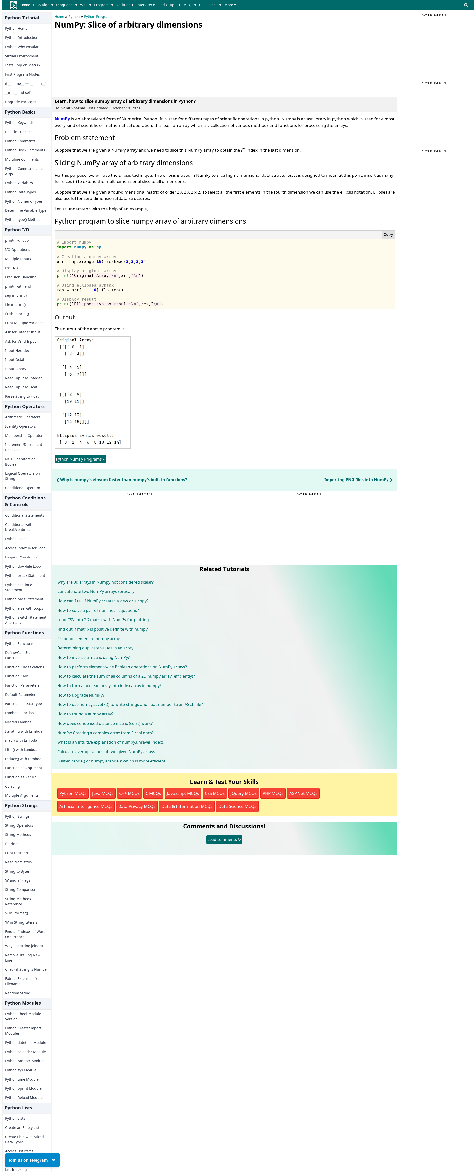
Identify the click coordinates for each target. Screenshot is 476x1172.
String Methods (18, 834)
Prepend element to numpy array (88, 638)
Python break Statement (25, 575)
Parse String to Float (22, 396)
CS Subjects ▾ (210, 4)
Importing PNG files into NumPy (356, 479)
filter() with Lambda (21, 749)
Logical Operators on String (22, 476)
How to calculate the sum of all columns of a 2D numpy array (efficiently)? (126, 676)
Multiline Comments (22, 159)
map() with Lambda (21, 740)
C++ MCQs (129, 793)
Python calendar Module (25, 1051)
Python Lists (15, 1118)
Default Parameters (21, 694)
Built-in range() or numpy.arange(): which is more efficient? (112, 761)
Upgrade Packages (20, 101)
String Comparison (20, 889)
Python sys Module (20, 1070)
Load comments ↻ (224, 839)
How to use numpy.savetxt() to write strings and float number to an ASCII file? (130, 704)
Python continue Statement (18, 587)
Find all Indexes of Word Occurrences (25, 934)
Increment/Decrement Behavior (23, 447)
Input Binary (15, 368)
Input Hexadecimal (21, 350)
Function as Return (21, 777)
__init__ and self (18, 92)
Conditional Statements (24, 515)
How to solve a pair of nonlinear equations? (98, 610)
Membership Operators (24, 435)
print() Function (18, 240)
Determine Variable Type (25, 210)
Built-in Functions (19, 131)
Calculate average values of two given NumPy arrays (106, 751)
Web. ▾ (85, 4)
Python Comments (20, 141)
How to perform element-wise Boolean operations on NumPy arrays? (122, 667)
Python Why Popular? (22, 46)
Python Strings (17, 816)
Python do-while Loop (23, 566)
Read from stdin (18, 862)
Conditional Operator (22, 487)
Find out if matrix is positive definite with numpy (102, 629)
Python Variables (19, 182)
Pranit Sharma (72, 108)
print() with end (18, 286)
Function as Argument (23, 767)
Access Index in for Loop (25, 548)
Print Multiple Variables (24, 323)
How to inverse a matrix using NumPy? (93, 657)
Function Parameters (22, 685)
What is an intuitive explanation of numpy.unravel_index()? (111, 742)
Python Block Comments (25, 150)
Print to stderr (17, 852)
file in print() (15, 304)
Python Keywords (19, 122)
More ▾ (230, 4)
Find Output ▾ (169, 4)
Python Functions (19, 643)
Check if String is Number (26, 969)
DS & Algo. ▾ (43, 4)
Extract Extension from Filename (24, 981)
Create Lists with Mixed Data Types (24, 1139)
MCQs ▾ (189, 4)
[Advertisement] (92, 62)
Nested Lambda (18, 722)
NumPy (62, 119)
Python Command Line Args (24, 171)
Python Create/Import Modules (23, 1031)
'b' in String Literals (21, 922)
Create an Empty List (22, 1127)
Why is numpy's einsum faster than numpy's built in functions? (123, 479)
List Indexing (16, 1169)
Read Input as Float (21, 387)
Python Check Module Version (23, 1016)
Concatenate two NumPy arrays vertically (95, 591)
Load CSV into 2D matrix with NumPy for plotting (103, 619)
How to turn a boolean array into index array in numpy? (109, 685)
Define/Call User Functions (18, 655)
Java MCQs (102, 793)
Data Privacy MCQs (136, 806)
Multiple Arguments (22, 795)
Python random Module (24, 1060)
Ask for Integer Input (22, 332)
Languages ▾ (66, 4)
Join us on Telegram (28, 1160)
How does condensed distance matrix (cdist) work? (105, 723)
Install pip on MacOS (22, 65)
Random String (17, 993)
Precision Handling (21, 277)
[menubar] (129, 5)
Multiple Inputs (18, 258)
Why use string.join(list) (24, 945)
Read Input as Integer (23, 378)
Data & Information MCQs (186, 806)
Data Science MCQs (237, 806)
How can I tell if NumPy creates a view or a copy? (102, 601)
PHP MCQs (273, 793)
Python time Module (22, 1079)
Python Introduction (21, 37)
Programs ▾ (103, 4)
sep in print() (16, 295)
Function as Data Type (23, 703)
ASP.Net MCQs (303, 793)
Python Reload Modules (24, 1097)
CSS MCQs (215, 793)
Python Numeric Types (24, 201)
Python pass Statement (24, 599)
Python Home (16, 28)
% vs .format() (16, 913)
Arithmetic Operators (22, 417)
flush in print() (17, 313)
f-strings (12, 843)
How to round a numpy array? (85, 714)
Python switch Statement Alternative (25, 620)
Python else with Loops (24, 608)
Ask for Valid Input (20, 341)
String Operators (19, 825)
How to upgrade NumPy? (80, 695)
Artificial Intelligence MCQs (86, 806)
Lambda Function (19, 712)
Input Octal (14, 359)
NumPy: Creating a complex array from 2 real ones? (105, 732)
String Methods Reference (18, 901)
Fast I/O (11, 267)
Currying (12, 786)
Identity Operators (20, 426)
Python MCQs (73, 793)
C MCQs (153, 793)
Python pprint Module (23, 1088)
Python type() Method (23, 219)
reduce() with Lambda (23, 758)
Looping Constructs (21, 557)
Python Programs (98, 16)
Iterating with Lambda (23, 731)
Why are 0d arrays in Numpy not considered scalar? (105, 582)
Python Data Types (20, 192)
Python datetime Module (25, 1042)
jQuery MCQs (244, 793)
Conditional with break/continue (18, 527)
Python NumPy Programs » (80, 459)
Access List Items (19, 1151)
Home (25, 4)
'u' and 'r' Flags (17, 880)
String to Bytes (17, 871)
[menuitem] (26, 5)
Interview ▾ (145, 4)
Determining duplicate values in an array (95, 648)
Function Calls (17, 676)
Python (74, 16)
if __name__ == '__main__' (25, 83)
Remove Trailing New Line (22, 958)
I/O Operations (17, 249)
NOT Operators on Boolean (20, 462)
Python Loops (16, 538)
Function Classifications (24, 667)
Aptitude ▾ (124, 4)
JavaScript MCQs (183, 793)
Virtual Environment (21, 56)
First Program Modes (22, 74)
